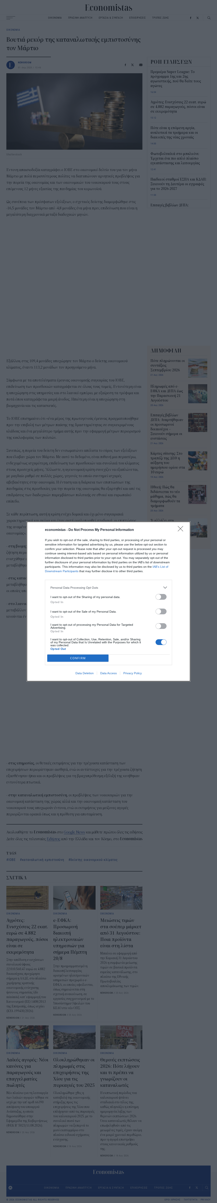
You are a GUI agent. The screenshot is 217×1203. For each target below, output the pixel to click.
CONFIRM (78, 658)
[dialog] (108, 601)
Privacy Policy (132, 673)
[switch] (161, 597)
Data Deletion (84, 673)
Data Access (108, 673)
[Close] (182, 530)
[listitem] (108, 587)
